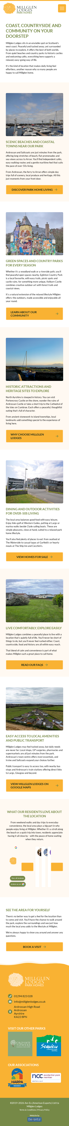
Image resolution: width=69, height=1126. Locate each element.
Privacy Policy (43, 1110)
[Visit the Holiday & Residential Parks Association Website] (17, 1077)
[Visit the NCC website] (46, 1078)
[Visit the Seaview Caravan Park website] (49, 1044)
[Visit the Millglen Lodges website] (20, 1044)
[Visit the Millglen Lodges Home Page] (20, 8)
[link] (20, 8)
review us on (16, 884)
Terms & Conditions (27, 1110)
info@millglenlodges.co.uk (29, 1001)
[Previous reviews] (27, 866)
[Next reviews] (57, 866)
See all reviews (18, 878)
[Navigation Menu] (62, 8)
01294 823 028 (23, 996)
